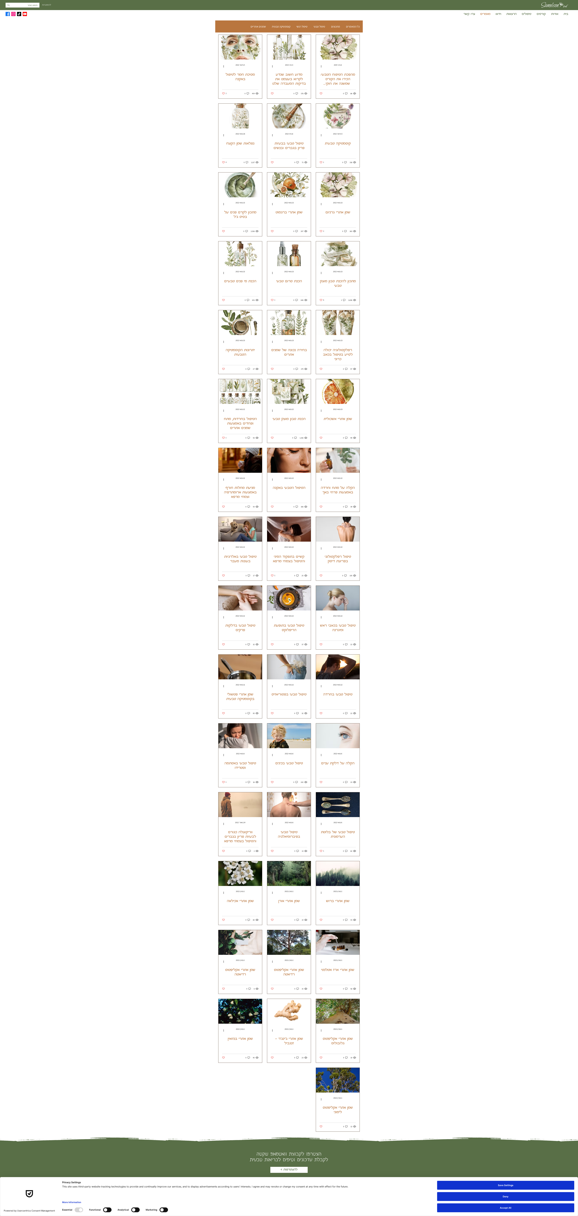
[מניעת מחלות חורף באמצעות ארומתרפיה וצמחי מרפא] (240, 460)
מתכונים (335, 26)
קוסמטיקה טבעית (281, 26)
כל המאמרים (353, 26)
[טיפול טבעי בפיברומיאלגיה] (289, 804)
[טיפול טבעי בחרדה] (338, 667)
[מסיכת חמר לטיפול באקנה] (240, 47)
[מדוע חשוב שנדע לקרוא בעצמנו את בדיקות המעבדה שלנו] (289, 47)
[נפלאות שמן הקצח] (240, 116)
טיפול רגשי (302, 26)
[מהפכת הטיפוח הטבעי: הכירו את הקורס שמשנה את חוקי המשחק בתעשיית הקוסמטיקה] (338, 47)
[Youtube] (25, 14)
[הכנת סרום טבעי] (289, 253)
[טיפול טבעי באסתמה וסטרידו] (240, 735)
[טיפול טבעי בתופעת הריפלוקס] (289, 598)
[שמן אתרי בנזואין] (240, 1011)
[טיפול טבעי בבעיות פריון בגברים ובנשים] (289, 116)
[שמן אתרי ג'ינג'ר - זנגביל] (289, 1011)
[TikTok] (19, 14)
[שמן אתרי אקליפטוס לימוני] (338, 1080)
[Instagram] (13, 14)
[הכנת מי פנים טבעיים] (240, 253)
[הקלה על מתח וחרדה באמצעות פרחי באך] (338, 460)
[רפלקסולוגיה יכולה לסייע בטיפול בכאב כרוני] (338, 322)
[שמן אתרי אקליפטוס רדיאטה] (289, 942)
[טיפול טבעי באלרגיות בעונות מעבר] (240, 529)
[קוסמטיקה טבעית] (338, 116)
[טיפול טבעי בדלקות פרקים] (240, 598)
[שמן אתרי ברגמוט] (289, 184)
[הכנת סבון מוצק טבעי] (289, 391)
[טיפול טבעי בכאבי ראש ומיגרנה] (338, 598)
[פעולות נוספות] (320, 66)
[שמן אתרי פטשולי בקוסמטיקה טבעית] (240, 667)
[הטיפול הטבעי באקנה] (289, 460)
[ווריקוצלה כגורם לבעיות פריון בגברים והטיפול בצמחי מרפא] (240, 804)
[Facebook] (8, 14)
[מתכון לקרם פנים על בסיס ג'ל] (240, 184)
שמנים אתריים (258, 26)
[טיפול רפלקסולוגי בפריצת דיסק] (338, 529)
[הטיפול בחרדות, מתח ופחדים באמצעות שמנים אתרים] (240, 391)
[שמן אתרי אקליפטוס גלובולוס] (338, 1011)
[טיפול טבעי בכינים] (289, 735)
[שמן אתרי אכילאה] (240, 873)
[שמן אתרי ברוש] (338, 873)
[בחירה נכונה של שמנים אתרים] (289, 322)
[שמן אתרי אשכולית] (338, 391)
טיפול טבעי (319, 26)
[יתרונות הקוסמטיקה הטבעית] (240, 322)
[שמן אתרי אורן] (289, 873)
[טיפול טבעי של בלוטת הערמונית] (338, 804)
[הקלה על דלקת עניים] (338, 735)
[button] (541, 14)
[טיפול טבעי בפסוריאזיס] (289, 667)
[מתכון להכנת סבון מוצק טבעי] (338, 253)
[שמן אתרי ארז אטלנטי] (338, 942)
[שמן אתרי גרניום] (338, 184)
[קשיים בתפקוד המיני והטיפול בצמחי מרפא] (289, 529)
